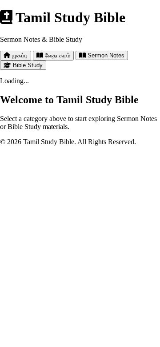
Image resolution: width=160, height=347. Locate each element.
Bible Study (27, 65)
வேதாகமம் (56, 55)
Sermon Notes (105, 55)
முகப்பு (19, 55)
